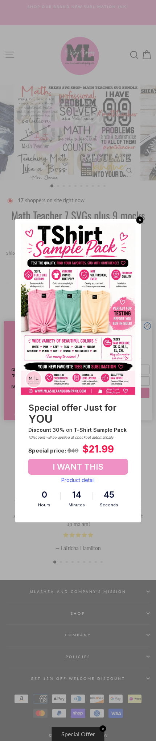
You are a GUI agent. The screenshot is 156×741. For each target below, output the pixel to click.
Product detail (78, 480)
